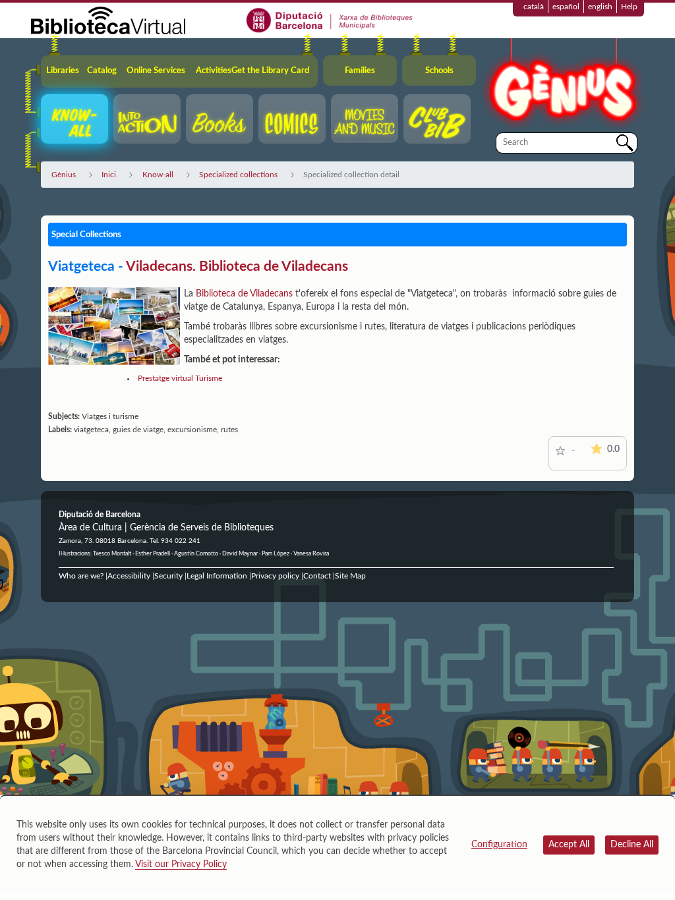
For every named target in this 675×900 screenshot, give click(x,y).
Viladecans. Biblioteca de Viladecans (237, 266)
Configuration (499, 844)
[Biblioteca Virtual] (108, 20)
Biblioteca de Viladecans (244, 293)
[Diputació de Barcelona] (330, 20)
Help (629, 7)
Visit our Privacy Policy (181, 864)
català (533, 7)
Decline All (631, 844)
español (565, 7)
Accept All (568, 844)
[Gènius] (561, 84)
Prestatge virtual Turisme (180, 378)
